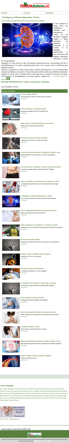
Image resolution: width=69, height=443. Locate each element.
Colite (49, 391)
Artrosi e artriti (55, 389)
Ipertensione (4, 395)
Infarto (52, 393)
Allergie (10, 389)
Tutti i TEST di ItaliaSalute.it (10, 419)
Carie (18, 391)
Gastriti (33, 393)
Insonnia (65, 393)
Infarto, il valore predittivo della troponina (36, 254)
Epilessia (21, 393)
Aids (5, 389)
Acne (2, 389)
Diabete (64, 391)
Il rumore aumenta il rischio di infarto (34, 138)
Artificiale (45, 82)
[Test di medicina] (12, 417)
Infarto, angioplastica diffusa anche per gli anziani (39, 210)
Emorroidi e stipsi (6, 393)
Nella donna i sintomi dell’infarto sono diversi (37, 123)
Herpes (38, 393)
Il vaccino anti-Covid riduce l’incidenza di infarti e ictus (40, 152)
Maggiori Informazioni (44, 441)
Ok (35, 441)
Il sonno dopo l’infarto (29, 94)
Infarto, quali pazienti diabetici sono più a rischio (38, 312)
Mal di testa (32, 395)
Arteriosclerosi (44, 389)
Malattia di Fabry (42, 395)
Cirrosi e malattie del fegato (37, 391)
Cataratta (23, 391)
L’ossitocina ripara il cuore (30, 326)
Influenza (58, 393)
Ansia (36, 389)
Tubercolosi (4, 400)
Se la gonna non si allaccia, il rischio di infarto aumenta (41, 167)
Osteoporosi (29, 398)
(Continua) (24, 99)
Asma (62, 389)
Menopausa (53, 395)
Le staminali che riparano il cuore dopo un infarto (38, 283)
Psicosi (51, 398)
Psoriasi (58, 398)
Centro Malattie (7, 385)
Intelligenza (35, 82)
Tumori (11, 400)
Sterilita (63, 398)
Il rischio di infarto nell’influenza (32, 268)
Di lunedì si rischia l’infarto (30, 239)
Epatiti (15, 393)
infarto (26, 82)
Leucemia (13, 395)
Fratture (27, 393)
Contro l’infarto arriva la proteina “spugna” (36, 356)
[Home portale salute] (34, 9)
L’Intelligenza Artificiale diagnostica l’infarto (36, 196)
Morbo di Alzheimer (17, 398)
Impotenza (45, 393)
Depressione (56, 391)
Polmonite (45, 398)
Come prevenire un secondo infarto (33, 109)
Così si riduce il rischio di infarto (32, 297)
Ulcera (16, 400)
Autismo (3, 391)
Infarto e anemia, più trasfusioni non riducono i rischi (40, 181)
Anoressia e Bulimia (27, 389)
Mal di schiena (22, 395)
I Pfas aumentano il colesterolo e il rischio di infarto (39, 225)
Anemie (16, 389)
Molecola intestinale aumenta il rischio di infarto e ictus (41, 341)
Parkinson (37, 398)
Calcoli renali (11, 391)
